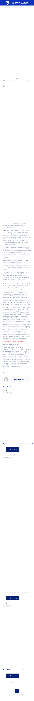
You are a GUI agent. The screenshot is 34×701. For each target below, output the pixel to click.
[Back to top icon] (17, 691)
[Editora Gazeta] (17, 2)
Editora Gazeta (16, 81)
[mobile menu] (31, 2)
